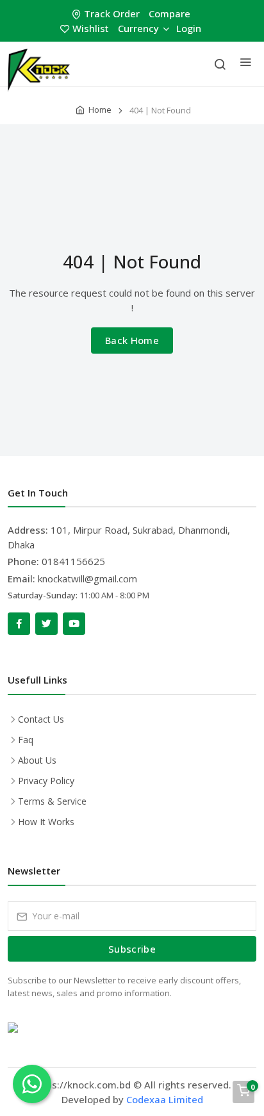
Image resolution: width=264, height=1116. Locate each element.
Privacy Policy (46, 781)
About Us (37, 760)
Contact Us (41, 719)
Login (188, 28)
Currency (138, 28)
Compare (169, 13)
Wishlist (90, 28)
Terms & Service (52, 801)
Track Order (112, 13)
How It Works (46, 822)
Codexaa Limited (164, 1099)
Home (99, 109)
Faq (25, 740)
